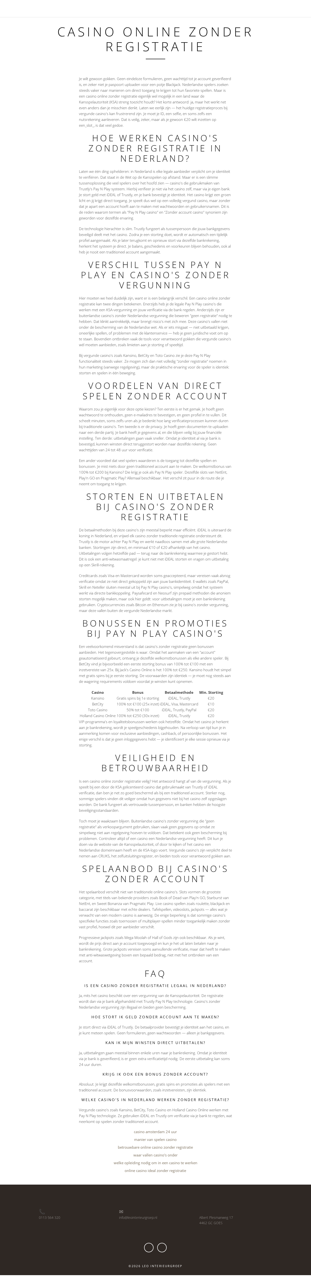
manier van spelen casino (155, 1139)
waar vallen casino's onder (155, 1155)
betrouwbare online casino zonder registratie (155, 1147)
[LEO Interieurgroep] (28, 8)
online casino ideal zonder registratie (155, 1170)
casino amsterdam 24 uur (155, 1131)
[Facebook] (149, 1247)
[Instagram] (162, 1247)
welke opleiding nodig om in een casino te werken (155, 1162)
